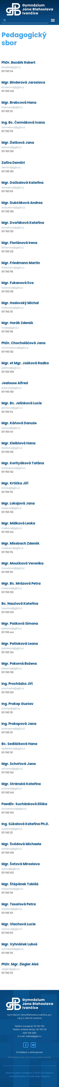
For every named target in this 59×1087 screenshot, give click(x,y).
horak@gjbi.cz (10, 327)
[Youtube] (33, 1045)
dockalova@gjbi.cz (13, 187)
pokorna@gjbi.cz (12, 668)
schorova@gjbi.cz (12, 768)
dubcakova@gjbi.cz (13, 207)
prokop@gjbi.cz (11, 708)
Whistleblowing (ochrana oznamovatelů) (29, 1057)
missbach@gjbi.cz (12, 548)
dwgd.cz (45, 1076)
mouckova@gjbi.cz (13, 568)
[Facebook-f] (25, 1045)
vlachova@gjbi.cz (12, 929)
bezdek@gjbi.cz (11, 67)
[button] (53, 20)
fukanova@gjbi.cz (12, 287)
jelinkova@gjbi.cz (12, 407)
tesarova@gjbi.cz (12, 908)
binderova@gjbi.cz (13, 87)
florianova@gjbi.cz (12, 247)
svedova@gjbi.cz (12, 848)
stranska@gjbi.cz (12, 788)
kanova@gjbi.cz (11, 428)
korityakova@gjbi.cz (14, 468)
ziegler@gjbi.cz (11, 969)
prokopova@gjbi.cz (13, 728)
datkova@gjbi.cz (11, 147)
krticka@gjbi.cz (11, 488)
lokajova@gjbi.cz (11, 508)
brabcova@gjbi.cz (12, 107)
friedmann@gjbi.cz (13, 267)
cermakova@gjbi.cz (13, 127)
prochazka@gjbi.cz (13, 688)
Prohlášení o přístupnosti (29, 1052)
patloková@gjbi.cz (13, 648)
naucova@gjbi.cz (12, 608)
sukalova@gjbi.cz (12, 828)
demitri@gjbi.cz (11, 167)
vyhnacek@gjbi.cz (12, 948)
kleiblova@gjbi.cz (12, 447)
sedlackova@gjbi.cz (13, 748)
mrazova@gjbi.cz (12, 588)
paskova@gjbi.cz (12, 628)
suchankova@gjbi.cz (14, 808)
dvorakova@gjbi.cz (13, 227)
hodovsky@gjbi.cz (12, 307)
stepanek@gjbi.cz (12, 888)
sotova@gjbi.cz (11, 868)
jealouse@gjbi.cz (12, 387)
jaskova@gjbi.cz (11, 367)
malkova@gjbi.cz (12, 528)
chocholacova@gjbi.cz (15, 347)
